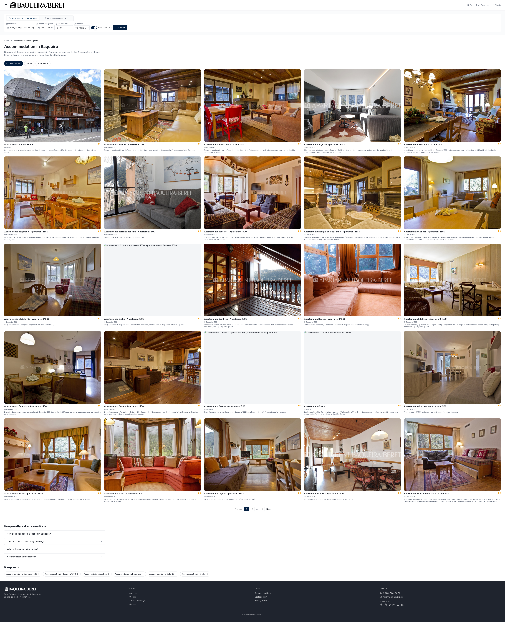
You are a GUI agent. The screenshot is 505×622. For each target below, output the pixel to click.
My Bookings (483, 5)
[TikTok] (389, 604)
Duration (79, 24)
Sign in (498, 5)
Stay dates (12, 24)
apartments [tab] (43, 63)
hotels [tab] (29, 63)
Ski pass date (63, 24)
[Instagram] (385, 604)
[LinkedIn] (402, 604)
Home (6, 41)
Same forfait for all (105, 28)
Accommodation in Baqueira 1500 (21, 574)
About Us (133, 593)
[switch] (94, 27)
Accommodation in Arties (95, 574)
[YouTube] (398, 604)
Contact (132, 604)
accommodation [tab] (13, 63)
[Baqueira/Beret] (37, 5)
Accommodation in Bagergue (128, 574)
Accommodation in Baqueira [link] (26, 41)
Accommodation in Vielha (194, 574)
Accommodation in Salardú (161, 574)
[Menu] (5, 5)
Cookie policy (261, 597)
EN (471, 5)
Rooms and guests (46, 24)
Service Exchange (137, 600)
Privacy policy (261, 600)
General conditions (263, 593)
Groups (132, 597)
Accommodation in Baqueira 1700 (60, 574)
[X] (393, 604)
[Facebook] (381, 604)
